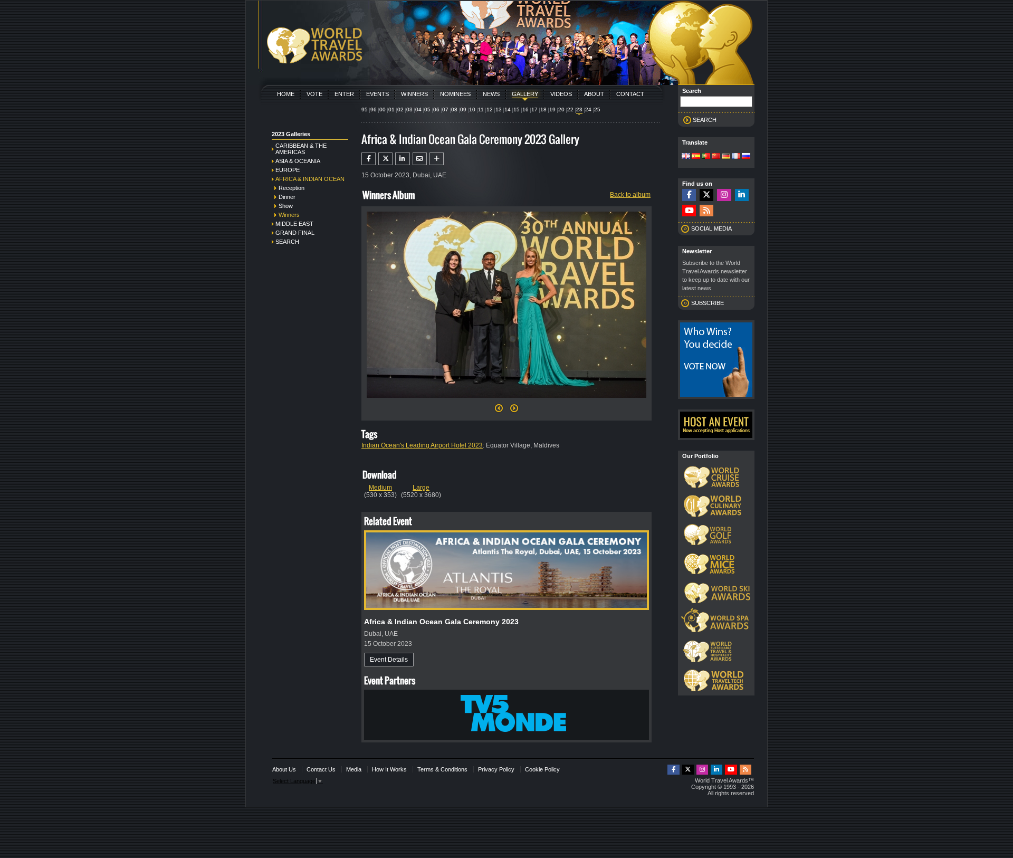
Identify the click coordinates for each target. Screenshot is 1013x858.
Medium (380, 487)
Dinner (287, 197)
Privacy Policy (496, 769)
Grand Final (294, 233)
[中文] (716, 156)
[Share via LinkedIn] (402, 159)
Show (286, 206)
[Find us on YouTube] (689, 211)
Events (377, 94)
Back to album (630, 194)
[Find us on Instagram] (724, 195)
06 (436, 109)
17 (534, 109)
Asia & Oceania (297, 161)
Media (353, 769)
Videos (561, 94)
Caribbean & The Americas (301, 148)
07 (445, 109)
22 (570, 109)
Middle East (294, 224)
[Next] (506, 401)
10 (472, 109)
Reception (291, 188)
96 (373, 109)
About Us (284, 769)
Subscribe (707, 303)
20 (561, 109)
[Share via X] (385, 159)
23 (579, 109)
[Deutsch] (726, 156)
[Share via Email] (419, 159)
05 (427, 109)
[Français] (736, 156)
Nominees (455, 94)
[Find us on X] (706, 195)
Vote (314, 94)
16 (525, 109)
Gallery (525, 94)
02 (400, 109)
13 (498, 109)
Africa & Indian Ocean (310, 179)
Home (285, 94)
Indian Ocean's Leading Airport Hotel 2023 (422, 445)
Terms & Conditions (442, 769)
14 (507, 109)
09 (463, 109)
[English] (686, 156)
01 (391, 109)
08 (454, 109)
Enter (344, 94)
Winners (414, 94)
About (594, 94)
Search (287, 242)
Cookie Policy (542, 769)
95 (364, 109)
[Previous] (498, 411)
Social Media (711, 228)
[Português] (706, 156)
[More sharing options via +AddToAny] (436, 159)
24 (588, 109)
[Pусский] (746, 156)
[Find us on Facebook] (689, 195)
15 (516, 109)
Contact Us (321, 769)
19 (552, 109)
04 (418, 109)
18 (543, 109)
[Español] (696, 156)
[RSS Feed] (706, 211)
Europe (287, 170)
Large (421, 487)
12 (489, 109)
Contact (630, 94)
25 (597, 109)
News (491, 94)
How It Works (389, 769)
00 (382, 109)
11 (481, 109)
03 (409, 109)
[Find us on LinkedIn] (742, 195)
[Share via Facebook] (368, 159)
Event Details (389, 659)
